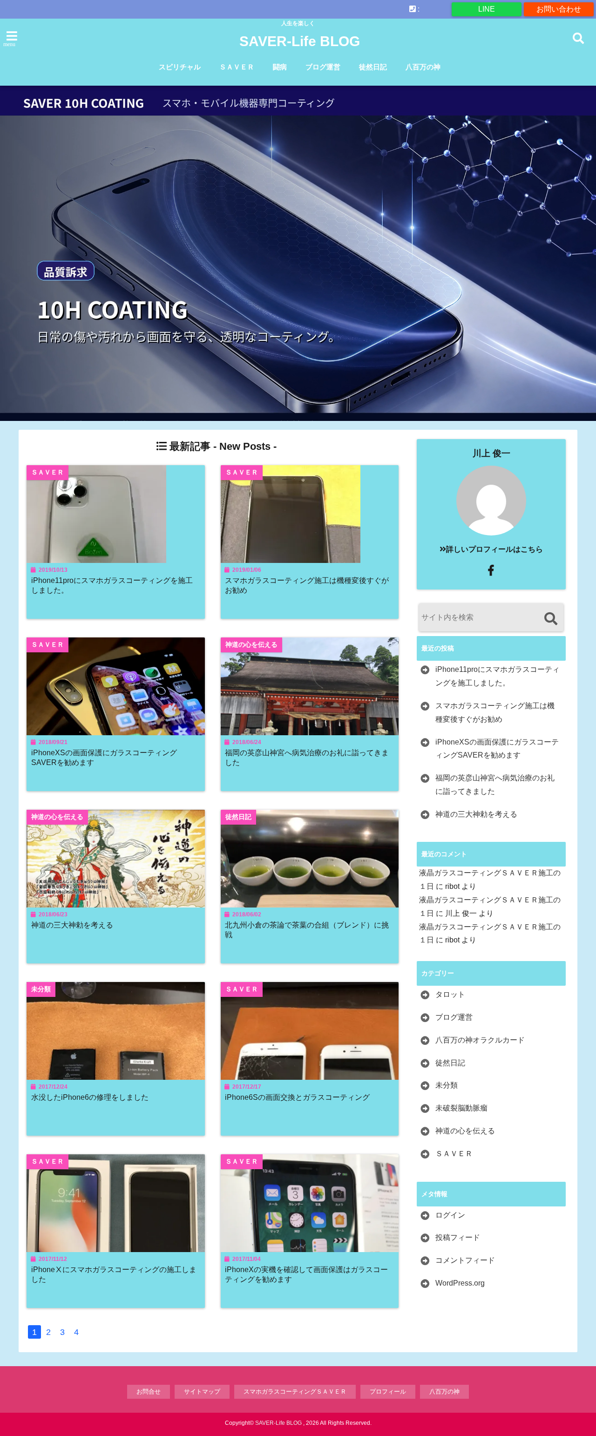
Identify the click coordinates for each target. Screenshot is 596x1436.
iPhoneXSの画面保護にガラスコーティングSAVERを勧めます (104, 757)
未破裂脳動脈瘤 (461, 1108)
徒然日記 (373, 67)
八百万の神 (423, 67)
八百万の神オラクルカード (480, 1040)
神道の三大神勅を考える (72, 925)
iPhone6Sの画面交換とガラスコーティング (297, 1097)
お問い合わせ (558, 9)
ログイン (450, 1215)
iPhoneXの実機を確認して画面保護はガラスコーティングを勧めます (306, 1274)
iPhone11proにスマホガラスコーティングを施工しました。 (112, 585)
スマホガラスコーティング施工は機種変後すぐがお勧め (307, 585)
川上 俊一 (491, 453)
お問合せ (148, 1391)
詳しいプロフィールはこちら (494, 549)
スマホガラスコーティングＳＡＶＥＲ (295, 1391)
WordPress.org (460, 1283)
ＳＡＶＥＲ (236, 67)
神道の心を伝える (465, 1131)
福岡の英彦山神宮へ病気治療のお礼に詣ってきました (307, 757)
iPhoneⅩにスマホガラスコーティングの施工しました (113, 1274)
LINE (486, 9)
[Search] (550, 618)
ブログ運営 (322, 67)
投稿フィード (457, 1237)
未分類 (446, 1085)
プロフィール (388, 1391)
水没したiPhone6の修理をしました (90, 1097)
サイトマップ (202, 1391)
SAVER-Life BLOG (299, 41)
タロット (450, 994)
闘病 (280, 67)
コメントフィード (465, 1260)
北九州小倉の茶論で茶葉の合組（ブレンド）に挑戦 (307, 930)
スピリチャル (180, 67)
